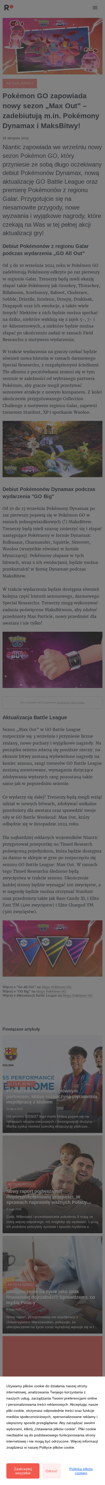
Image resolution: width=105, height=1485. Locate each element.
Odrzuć (51, 1471)
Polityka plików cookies (81, 1471)
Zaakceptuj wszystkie (23, 1471)
